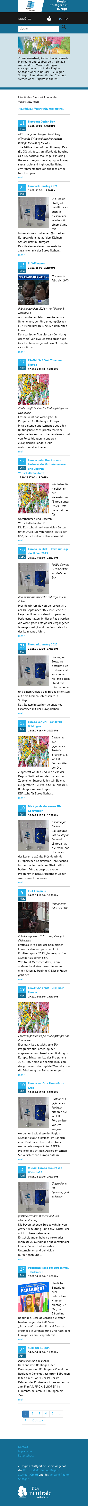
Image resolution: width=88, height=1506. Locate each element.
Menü (22, 19)
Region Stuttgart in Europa (59, 5)
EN (67, 19)
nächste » (37, 1421)
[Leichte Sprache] (49, 20)
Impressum (25, 1451)
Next (42, 42)
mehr (21, 178)
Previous (37, 42)
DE (60, 19)
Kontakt (23, 1447)
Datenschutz (26, 1456)
